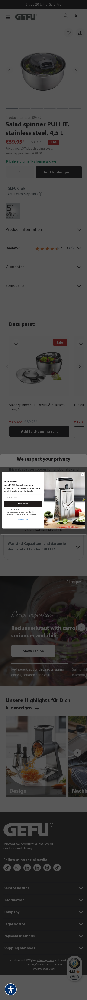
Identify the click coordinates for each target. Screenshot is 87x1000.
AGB (27, 519)
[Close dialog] (82, 474)
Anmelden (23, 503)
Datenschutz (21, 519)
